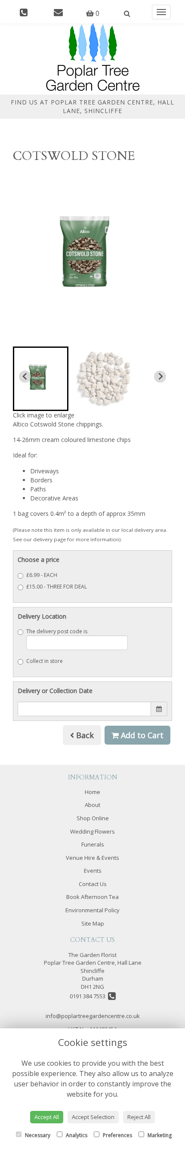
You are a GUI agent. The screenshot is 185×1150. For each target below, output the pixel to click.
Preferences (117, 1135)
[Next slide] (160, 377)
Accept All (46, 1117)
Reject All (139, 1117)
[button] (40, 379)
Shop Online (93, 818)
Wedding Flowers (92, 831)
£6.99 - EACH (41, 575)
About (92, 805)
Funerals (92, 844)
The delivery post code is (56, 631)
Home (92, 792)
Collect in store (44, 661)
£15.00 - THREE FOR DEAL (56, 586)
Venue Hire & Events (92, 858)
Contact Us (93, 884)
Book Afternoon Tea (92, 897)
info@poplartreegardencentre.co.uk (93, 1016)
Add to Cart (141, 735)
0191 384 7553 (89, 996)
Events (93, 870)
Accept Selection (93, 1117)
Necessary (37, 1135)
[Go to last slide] (25, 377)
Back (84, 735)
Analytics (76, 1135)
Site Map (92, 923)
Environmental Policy (92, 910)
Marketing (159, 1135)
